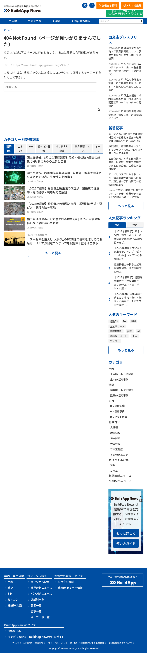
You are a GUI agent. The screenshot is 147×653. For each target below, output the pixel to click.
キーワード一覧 (40, 617)
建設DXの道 (15, 605)
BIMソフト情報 (118, 417)
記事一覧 (36, 611)
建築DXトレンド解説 (121, 390)
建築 (129, 331)
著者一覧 (36, 605)
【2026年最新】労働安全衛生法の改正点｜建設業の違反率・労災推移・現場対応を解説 (63, 190)
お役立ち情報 (82, 21)
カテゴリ (36, 21)
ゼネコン (114, 422)
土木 (134, 336)
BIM (133, 321)
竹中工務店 (116, 449)
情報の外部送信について (120, 642)
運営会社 (39, 642)
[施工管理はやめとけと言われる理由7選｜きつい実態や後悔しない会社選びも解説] (14, 228)
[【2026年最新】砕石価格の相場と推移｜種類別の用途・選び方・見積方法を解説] (14, 213)
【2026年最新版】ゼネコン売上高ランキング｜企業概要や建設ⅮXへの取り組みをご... (128, 237)
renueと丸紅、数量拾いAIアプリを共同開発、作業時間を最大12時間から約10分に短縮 (125, 193)
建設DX (114, 321)
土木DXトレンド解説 (121, 374)
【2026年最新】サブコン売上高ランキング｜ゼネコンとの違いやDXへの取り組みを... (128, 253)
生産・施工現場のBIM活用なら (122, 576)
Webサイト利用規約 (22, 642)
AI (138, 331)
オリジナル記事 (118, 460)
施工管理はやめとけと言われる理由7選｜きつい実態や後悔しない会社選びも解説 (63, 221)
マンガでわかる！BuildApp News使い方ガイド (36, 637)
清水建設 (115, 438)
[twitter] (84, 5)
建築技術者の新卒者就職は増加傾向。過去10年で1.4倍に (128, 268)
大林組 (114, 427)
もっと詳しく (126, 533)
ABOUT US (14, 631)
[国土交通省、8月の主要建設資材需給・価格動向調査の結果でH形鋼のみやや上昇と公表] (14, 166)
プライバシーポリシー (59, 642)
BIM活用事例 (117, 411)
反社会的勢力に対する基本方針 (89, 642)
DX (124, 321)
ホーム (7, 29)
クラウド (115, 341)
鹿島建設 (115, 433)
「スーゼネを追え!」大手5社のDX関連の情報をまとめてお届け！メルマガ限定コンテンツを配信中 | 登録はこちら (64, 241)
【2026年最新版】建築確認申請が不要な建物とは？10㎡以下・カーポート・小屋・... (128, 283)
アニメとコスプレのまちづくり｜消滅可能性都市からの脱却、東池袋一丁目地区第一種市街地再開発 (124, 179)
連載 (112, 465)
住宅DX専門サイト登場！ (123, 12)
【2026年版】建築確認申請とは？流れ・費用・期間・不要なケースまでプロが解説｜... (128, 299)
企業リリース (117, 326)
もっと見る (53, 252)
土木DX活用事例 (119, 379)
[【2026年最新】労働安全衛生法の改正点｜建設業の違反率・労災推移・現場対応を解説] (14, 197)
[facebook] (92, 5)
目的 (14, 21)
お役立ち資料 (66, 582)
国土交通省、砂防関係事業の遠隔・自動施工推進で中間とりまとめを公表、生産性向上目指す (64, 175)
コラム (114, 470)
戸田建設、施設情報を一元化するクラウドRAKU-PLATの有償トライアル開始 (125, 149)
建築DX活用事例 (119, 395)
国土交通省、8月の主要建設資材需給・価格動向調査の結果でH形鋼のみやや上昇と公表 (63, 159)
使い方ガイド (126, 543)
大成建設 (115, 443)
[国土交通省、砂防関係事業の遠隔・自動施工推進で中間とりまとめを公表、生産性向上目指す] (14, 182)
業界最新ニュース (119, 476)
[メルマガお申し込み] (14, 243)
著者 (58, 21)
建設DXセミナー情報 (70, 587)
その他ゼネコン (119, 455)
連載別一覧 (37, 599)
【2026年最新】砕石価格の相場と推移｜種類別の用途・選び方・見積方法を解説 (64, 205)
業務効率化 (116, 331)
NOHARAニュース (120, 481)
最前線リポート (118, 336)
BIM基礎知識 (117, 406)
